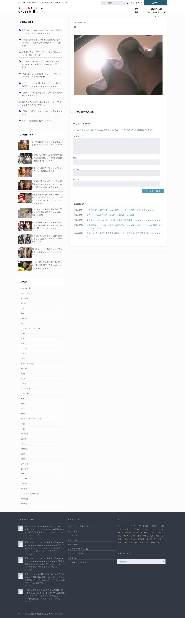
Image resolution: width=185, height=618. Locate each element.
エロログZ (72, 558)
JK (131, 526)
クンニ (24, 378)
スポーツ (25, 478)
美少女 (24, 303)
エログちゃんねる (75, 553)
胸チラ (24, 438)
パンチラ (25, 433)
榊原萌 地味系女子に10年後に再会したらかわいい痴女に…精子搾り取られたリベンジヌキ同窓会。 (41, 42)
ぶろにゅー (72, 544)
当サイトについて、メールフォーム (157, 12)
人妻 (23, 308)
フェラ (24, 383)
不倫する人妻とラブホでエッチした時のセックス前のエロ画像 (47, 169)
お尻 (23, 338)
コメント (78, 136)
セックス (153, 529)
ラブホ (133, 536)
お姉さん (155, 526)
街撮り (24, 458)
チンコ (120, 532)
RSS (136, 10)
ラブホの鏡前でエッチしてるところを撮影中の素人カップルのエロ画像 (47, 143)
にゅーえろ (72, 531)
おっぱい (25, 333)
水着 (23, 423)
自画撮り (25, 448)
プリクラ (25, 463)
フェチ (24, 483)
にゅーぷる (72, 535)
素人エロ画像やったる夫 (40, 614)
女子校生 (25, 298)
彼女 (161, 539)
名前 (75, 157)
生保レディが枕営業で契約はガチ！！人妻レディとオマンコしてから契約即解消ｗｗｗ (45, 529)
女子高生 (141, 539)
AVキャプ (25, 488)
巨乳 (155, 539)
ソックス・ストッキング (31, 418)
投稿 (119, 542)
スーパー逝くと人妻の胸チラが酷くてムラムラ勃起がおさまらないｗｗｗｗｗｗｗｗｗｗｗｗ (47, 265)
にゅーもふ (72, 540)
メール (76, 168)
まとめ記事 (25, 288)
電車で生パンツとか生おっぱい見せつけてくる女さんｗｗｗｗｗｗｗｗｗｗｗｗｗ (47, 238)
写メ (162, 536)
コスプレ (25, 443)
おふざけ (25, 468)
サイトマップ (137, 3)
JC (123, 526)
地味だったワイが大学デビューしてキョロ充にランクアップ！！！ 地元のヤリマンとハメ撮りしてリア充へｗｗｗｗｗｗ (47, 198)
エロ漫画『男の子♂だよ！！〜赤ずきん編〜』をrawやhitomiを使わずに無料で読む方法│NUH (41, 64)
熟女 (23, 313)
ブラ (119, 536)
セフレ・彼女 (26, 293)
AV (119, 526)
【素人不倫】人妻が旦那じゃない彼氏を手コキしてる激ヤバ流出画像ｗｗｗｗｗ (121, 210)
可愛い (120, 539)
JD (127, 526)
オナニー (25, 393)
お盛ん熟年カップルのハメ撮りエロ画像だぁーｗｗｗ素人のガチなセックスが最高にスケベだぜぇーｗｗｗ (125, 226)
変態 (126, 539)
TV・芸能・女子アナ (30, 493)
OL (135, 526)
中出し (145, 536)
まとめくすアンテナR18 (78, 549)
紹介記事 (25, 498)
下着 (23, 428)
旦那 (125, 542)
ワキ (23, 358)
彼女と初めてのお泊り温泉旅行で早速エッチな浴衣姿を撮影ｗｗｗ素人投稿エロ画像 (47, 212)
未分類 (24, 503)
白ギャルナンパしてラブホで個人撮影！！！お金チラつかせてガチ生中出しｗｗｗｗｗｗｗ (125, 234)
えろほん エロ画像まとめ (78, 526)
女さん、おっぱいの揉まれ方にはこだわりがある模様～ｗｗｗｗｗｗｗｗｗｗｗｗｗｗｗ (125, 220)
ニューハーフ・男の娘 (30, 328)
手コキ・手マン (27, 388)
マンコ (126, 536)
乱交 (23, 373)
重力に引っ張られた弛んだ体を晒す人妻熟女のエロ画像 (110, 215)
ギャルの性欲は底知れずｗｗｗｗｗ (37, 121)
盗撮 (23, 453)
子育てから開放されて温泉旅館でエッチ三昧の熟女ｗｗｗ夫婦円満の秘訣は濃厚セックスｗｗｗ (47, 158)
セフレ (160, 529)
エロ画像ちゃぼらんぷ (77, 562)
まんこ (24, 343)
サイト (76, 179)
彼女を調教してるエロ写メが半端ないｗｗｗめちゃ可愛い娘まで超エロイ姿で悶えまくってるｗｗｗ (47, 225)
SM (22, 398)
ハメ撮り (25, 368)
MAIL (156, 2)
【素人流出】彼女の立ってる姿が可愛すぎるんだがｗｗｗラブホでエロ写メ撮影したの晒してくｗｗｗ (47, 184)
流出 (130, 542)
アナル (24, 348)
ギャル (24, 318)
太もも (24, 353)
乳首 (151, 536)
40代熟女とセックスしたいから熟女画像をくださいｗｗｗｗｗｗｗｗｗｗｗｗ (47, 252)
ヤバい (24, 473)
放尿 (23, 413)
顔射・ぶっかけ (27, 363)
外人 (23, 323)
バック (136, 532)
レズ (23, 408)
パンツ (152, 532)
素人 (147, 542)
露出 (23, 403)
